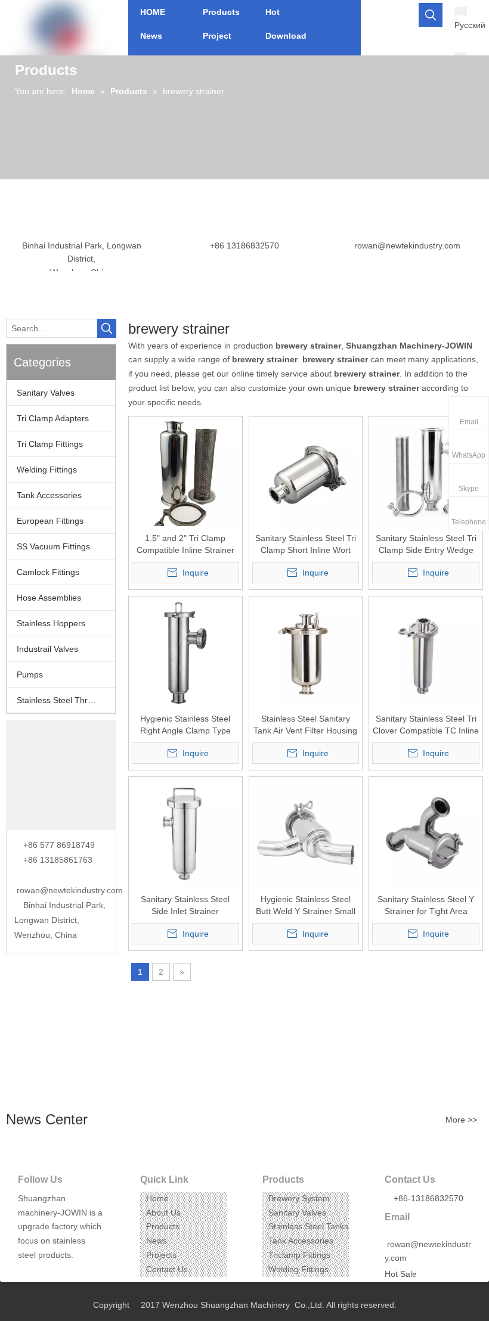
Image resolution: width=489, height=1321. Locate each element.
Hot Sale (401, 1274)
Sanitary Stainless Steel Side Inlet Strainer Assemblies (185, 905)
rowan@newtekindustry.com (407, 245)
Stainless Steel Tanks (308, 1226)
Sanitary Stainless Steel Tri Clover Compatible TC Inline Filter (426, 725)
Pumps (30, 674)
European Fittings (50, 521)
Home (157, 1198)
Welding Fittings (47, 469)
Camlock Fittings (48, 572)
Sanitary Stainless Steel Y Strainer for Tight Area (425, 905)
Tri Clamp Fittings (50, 444)
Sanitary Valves (46, 392)
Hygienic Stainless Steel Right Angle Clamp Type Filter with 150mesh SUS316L (185, 725)
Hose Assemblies (49, 597)
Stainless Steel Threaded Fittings (66, 700)
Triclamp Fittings (299, 1255)
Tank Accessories (49, 495)
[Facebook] (25, 1273)
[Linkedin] (44, 1273)
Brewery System (299, 1198)
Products (162, 1226)
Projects (161, 1255)
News (156, 1240)
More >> (461, 1119)
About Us (163, 1212)
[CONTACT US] (61, 775)
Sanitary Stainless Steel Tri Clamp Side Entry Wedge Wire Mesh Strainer (426, 544)
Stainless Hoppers (51, 623)
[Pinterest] (81, 1273)
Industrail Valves (47, 649)
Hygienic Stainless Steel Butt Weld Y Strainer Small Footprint (305, 905)
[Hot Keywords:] (430, 15)
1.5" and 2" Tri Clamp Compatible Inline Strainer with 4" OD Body (185, 544)
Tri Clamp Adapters (53, 418)
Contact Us (167, 1269)
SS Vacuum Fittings (53, 546)
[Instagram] (62, 1273)
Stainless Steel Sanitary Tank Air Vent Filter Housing (305, 724)
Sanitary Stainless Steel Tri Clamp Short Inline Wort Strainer (305, 544)
